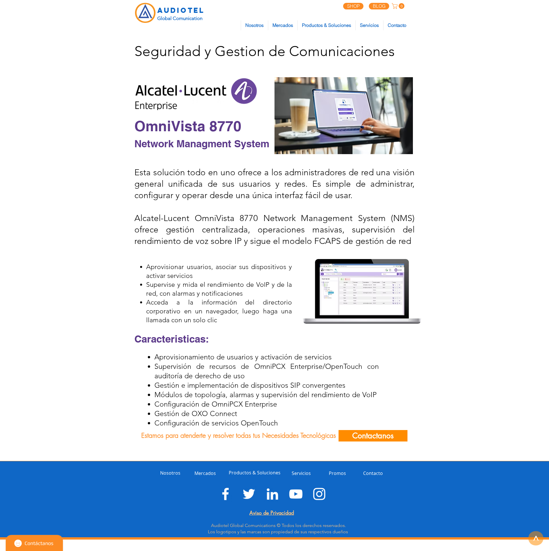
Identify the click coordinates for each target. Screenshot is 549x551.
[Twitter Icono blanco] (249, 494)
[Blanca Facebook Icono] (225, 494)
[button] (399, 6)
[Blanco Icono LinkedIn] (272, 494)
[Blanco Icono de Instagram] (319, 494)
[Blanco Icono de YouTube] (296, 494)
